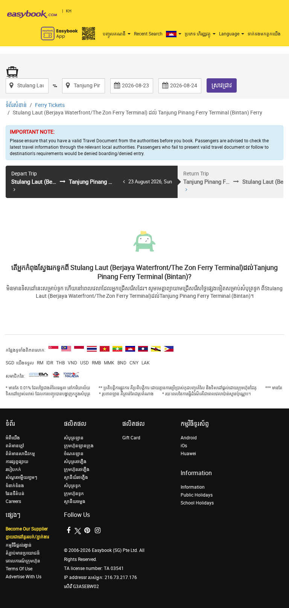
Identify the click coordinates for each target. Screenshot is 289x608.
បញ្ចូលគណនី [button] (115, 34)
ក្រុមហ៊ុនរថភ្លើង (77, 469)
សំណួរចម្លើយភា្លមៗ (21, 477)
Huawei (188, 453)
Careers (13, 501)
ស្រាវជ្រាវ (221, 85)
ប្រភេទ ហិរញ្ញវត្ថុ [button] (198, 34)
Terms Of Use (19, 568)
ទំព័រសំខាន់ (16, 105)
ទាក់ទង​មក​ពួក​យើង (264, 34)
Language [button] (229, 34)
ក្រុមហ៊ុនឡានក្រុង (79, 445)
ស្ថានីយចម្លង (74, 501)
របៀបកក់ (13, 469)
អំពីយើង (13, 437)
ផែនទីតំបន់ (15, 493)
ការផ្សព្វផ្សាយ (17, 461)
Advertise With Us (23, 576)
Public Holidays (197, 495)
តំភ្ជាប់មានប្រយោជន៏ (23, 553)
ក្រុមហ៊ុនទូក (74, 493)
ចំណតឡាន (74, 453)
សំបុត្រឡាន (74, 437)
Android (189, 437)
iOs (184, 445)
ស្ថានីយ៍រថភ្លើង (76, 477)
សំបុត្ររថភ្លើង (75, 461)
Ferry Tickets (50, 105)
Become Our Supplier (27, 529)
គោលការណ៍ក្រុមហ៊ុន (23, 561)
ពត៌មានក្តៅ (15, 445)
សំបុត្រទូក (72, 485)
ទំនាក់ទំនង (15, 485)
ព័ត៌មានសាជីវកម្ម (20, 453)
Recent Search (148, 34)
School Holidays (197, 503)
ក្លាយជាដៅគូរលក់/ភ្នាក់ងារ (27, 536)
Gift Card (131, 437)
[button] (174, 33)
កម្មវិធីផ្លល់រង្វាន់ (19, 545)
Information (193, 487)
